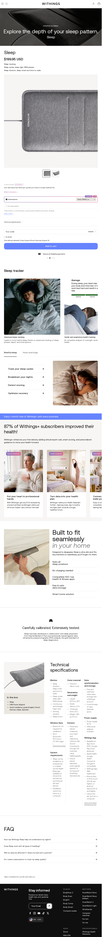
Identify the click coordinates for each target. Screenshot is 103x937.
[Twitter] (47, 913)
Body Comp (68, 903)
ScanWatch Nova (89, 893)
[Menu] (2, 3)
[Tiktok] (43, 913)
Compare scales (70, 911)
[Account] (93, 4)
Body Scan (67, 896)
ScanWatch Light (89, 906)
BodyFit (66, 900)
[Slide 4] (53, 257)
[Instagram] (34, 913)
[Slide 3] (51, 257)
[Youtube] (38, 913)
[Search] (6, 4)
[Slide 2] (49, 257)
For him (85, 919)
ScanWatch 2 (87, 902)
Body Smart (68, 907)
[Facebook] (30, 913)
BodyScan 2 (68, 893)
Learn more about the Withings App (90, 803)
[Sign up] (49, 906)
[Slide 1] (47, 257)
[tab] (46, 174)
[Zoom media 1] (51, 121)
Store (65, 932)
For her (85, 923)
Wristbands (87, 909)
